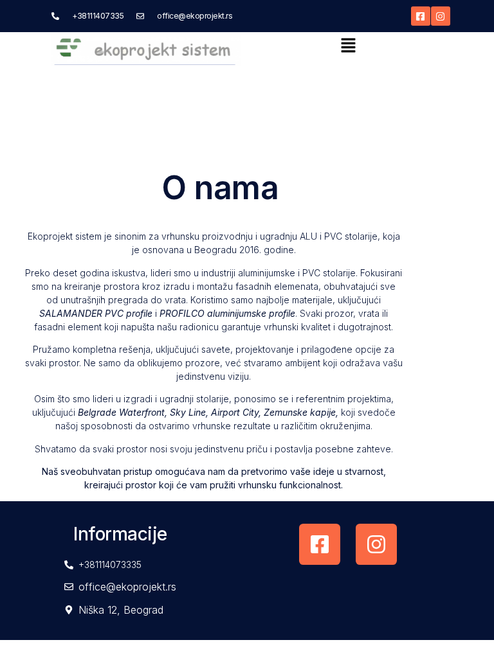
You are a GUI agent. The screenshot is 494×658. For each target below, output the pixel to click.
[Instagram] (440, 16)
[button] (348, 46)
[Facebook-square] (420, 16)
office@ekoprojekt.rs (194, 16)
